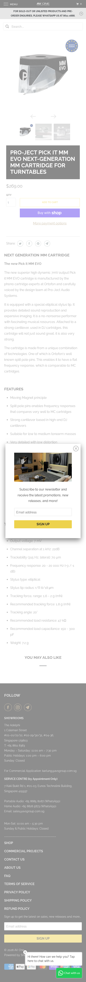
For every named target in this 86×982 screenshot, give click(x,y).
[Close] (76, 448)
